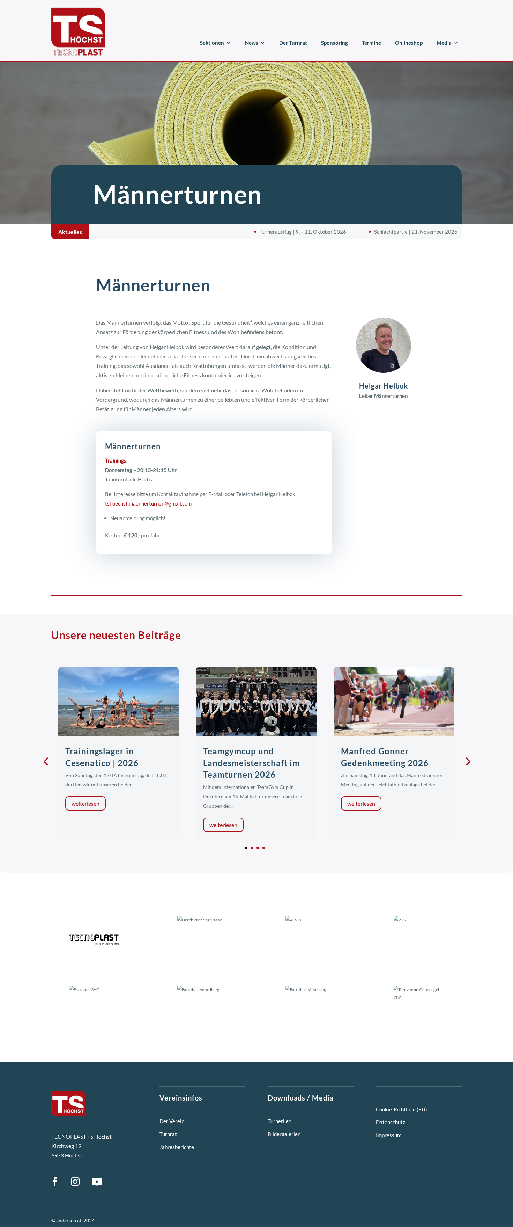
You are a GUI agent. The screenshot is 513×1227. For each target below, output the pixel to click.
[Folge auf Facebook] (55, 1182)
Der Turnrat (293, 42)
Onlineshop (409, 42)
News (251, 42)
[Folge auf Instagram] (75, 1182)
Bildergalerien (284, 1134)
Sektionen (212, 42)
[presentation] (45, 761)
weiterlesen (85, 803)
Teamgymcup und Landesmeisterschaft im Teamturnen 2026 (251, 762)
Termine (371, 42)
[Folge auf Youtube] (97, 1181)
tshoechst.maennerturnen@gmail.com (148, 503)
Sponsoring (334, 42)
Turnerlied (279, 1121)
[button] (246, 848)
